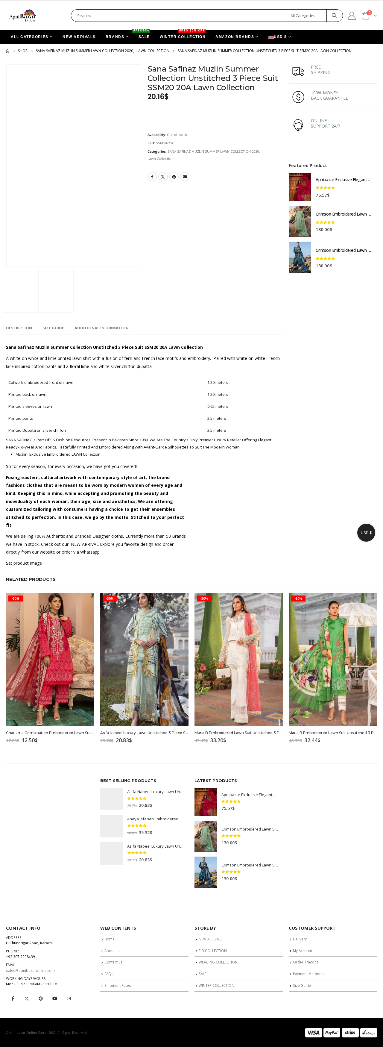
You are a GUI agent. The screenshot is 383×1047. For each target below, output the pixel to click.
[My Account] (352, 15)
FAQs (108, 973)
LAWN (77, 454)
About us (112, 950)
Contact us (113, 962)
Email (184, 176)
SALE (142, 34)
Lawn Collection (161, 158)
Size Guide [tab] (53, 328)
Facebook (152, 176)
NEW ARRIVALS (79, 37)
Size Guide (302, 985)
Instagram (69, 998)
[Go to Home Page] (8, 50)
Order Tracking (305, 962)
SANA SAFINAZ (19, 440)
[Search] (334, 16)
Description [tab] (19, 328)
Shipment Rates (117, 985)
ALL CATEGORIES (29, 37)
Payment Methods (308, 973)
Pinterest (174, 176)
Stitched (140, 517)
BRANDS (115, 37)
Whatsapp (90, 552)
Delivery (300, 939)
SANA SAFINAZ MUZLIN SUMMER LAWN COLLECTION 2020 (213, 151)
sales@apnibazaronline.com (30, 970)
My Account (302, 950)
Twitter (163, 176)
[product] (300, 187)
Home (109, 939)
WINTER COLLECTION (183, 34)
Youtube (55, 998)
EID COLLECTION (213, 950)
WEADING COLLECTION (218, 962)
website (47, 552)
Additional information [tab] (102, 328)
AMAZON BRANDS (234, 37)
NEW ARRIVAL (85, 544)
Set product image (24, 563)
